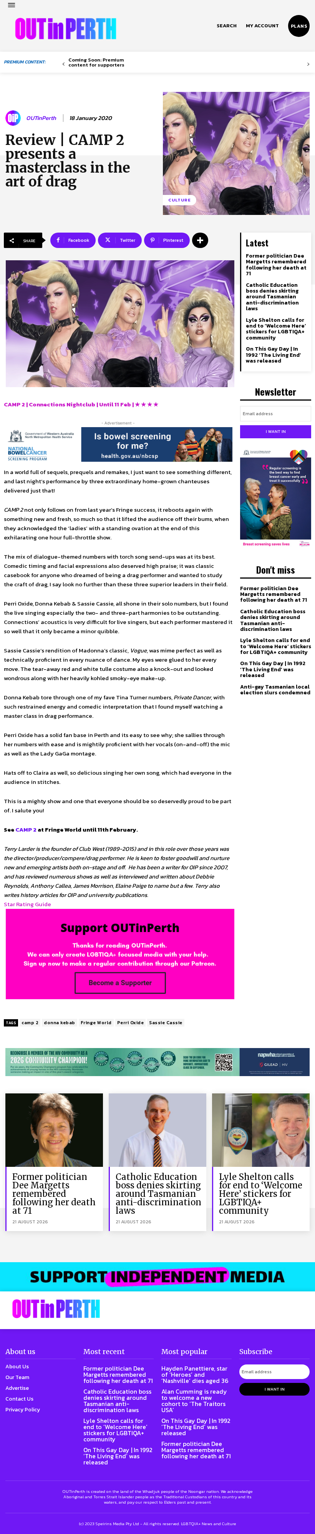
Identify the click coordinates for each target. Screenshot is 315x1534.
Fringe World (96, 1022)
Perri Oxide (130, 1022)
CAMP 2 (25, 829)
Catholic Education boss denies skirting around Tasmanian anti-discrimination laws (272, 297)
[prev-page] (63, 64)
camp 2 (30, 1022)
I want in (276, 431)
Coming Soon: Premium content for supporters (96, 62)
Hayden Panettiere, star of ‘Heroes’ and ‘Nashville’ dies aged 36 (195, 1374)
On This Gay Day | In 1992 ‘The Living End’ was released (273, 355)
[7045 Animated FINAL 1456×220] (118, 444)
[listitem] (118, 923)
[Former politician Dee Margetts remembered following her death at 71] (54, 1129)
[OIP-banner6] (157, 1276)
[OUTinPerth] (14, 118)
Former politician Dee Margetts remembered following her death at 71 (276, 265)
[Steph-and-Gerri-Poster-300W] (275, 498)
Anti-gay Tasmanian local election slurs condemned (275, 690)
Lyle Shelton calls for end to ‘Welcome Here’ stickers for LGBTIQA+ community (276, 329)
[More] (200, 240)
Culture (179, 200)
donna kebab (59, 1022)
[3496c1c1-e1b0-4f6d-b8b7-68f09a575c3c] (157, 1062)
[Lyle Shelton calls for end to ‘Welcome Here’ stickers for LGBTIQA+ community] (261, 1129)
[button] (227, 26)
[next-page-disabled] (308, 64)
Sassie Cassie (165, 1022)
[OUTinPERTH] (65, 29)
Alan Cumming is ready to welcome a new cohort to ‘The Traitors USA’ (194, 1400)
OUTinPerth (41, 118)
